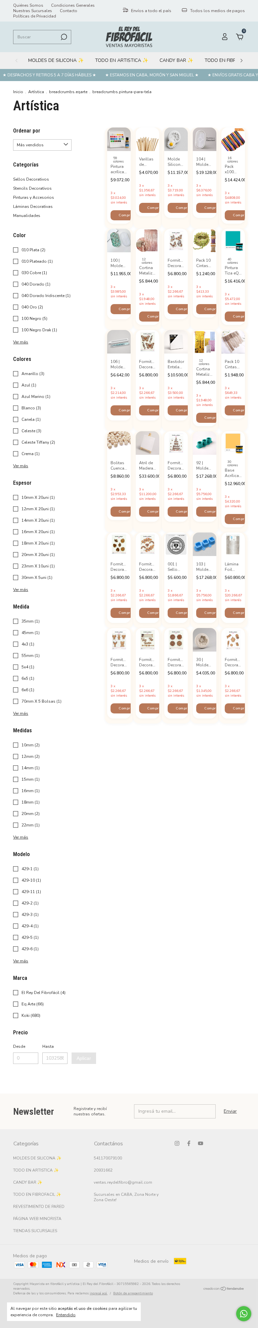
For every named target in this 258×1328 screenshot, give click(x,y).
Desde (19, 1046)
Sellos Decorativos (31, 179)
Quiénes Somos (28, 5)
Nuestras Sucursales (32, 10)
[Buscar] (63, 37)
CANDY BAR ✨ (176, 60)
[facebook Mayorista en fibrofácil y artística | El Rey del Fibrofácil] (188, 1143)
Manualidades (26, 215)
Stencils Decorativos (32, 188)
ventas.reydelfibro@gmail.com (123, 1182)
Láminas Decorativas (33, 206)
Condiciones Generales (73, 5)
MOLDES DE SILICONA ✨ (56, 60)
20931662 (103, 1170)
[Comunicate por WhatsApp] (243, 1313)
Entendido (66, 1315)
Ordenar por (26, 130)
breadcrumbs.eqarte (68, 92)
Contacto (68, 10)
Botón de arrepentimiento (133, 1293)
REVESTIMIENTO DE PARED (38, 1206)
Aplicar (84, 1058)
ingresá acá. (99, 1293)
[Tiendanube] (224, 1289)
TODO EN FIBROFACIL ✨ (37, 1194)
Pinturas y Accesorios (33, 197)
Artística (36, 92)
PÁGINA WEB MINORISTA (37, 1218)
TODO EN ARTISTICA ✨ (121, 60)
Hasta (48, 1046)
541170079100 (108, 1158)
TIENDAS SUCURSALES (35, 1230)
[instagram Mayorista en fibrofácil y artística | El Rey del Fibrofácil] (177, 1143)
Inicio (18, 92)
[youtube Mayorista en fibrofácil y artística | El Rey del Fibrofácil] (200, 1143)
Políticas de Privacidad (34, 16)
